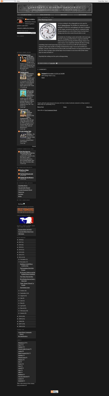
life (19, 361)
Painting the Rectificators (27, 177)
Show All (34, 146)
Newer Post (40, 107)
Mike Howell (31, 19)
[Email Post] (56, 63)
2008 (20, 321)
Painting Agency (24, 72)
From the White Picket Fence (25, 231)
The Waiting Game (45, 20)
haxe (19, 366)
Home (65, 107)
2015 (20, 247)
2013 (20, 252)
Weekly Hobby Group (24, 349)
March (22, 308)
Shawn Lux (21, 192)
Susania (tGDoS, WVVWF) (25, 229)
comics (20, 351)
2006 (20, 326)
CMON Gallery (64, 14)
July (21, 298)
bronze (67, 38)
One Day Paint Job (23, 376)
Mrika (20, 196)
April (21, 305)
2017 (20, 242)
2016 (20, 244)
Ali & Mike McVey (22, 185)
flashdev (20, 355)
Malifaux (20, 374)
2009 (20, 318)
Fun (19, 345)
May (21, 303)
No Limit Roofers (23, 336)
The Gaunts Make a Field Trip (27, 153)
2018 (20, 239)
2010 (20, 316)
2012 (20, 254)
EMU (19, 372)
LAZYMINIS (23, 89)
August (22, 295)
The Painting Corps (25, 55)
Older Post (89, 107)
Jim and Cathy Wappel (24, 187)
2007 (20, 323)
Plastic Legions (24, 109)
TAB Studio (21, 234)
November (23, 262)
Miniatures (21, 342)
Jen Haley (20, 194)
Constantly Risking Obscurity (54, 7)
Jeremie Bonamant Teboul (25, 190)
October (22, 290)
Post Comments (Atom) (51, 110)
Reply (43, 77)
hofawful (20, 380)
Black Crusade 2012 (23, 353)
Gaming (20, 347)
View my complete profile (25, 28)
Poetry (20, 364)
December (23, 259)
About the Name (82, 14)
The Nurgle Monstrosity (26, 174)
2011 (20, 257)
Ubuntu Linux (21, 357)
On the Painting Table (25, 131)
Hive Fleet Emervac (25, 151)
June (21, 300)
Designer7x (45, 73)
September (23, 293)
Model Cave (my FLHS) (45, 14)
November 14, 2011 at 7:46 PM (56, 73)
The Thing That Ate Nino (26, 276)
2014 (20, 249)
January (22, 313)
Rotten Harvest (66, 25)
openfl (20, 368)
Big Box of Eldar (24, 170)
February (23, 310)
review (20, 378)
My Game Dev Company (26, 14)
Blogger (20, 359)
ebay (19, 370)
